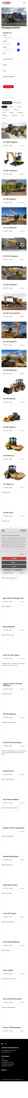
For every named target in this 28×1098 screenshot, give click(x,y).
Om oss (3, 1059)
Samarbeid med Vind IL (6, 1065)
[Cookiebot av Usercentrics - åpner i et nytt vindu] (20, 531)
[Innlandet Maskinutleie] (6, 3)
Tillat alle (14, 558)
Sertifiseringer (4, 1060)
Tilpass (13, 562)
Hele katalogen (17, 102)
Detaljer (22, 554)
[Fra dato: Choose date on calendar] (18, 44)
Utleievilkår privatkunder (7, 1062)
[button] (2, 1073)
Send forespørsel (8, 86)
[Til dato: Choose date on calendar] (18, 50)
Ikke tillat (14, 566)
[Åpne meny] (24, 3)
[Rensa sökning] (24, 98)
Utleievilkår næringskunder (8, 1064)
